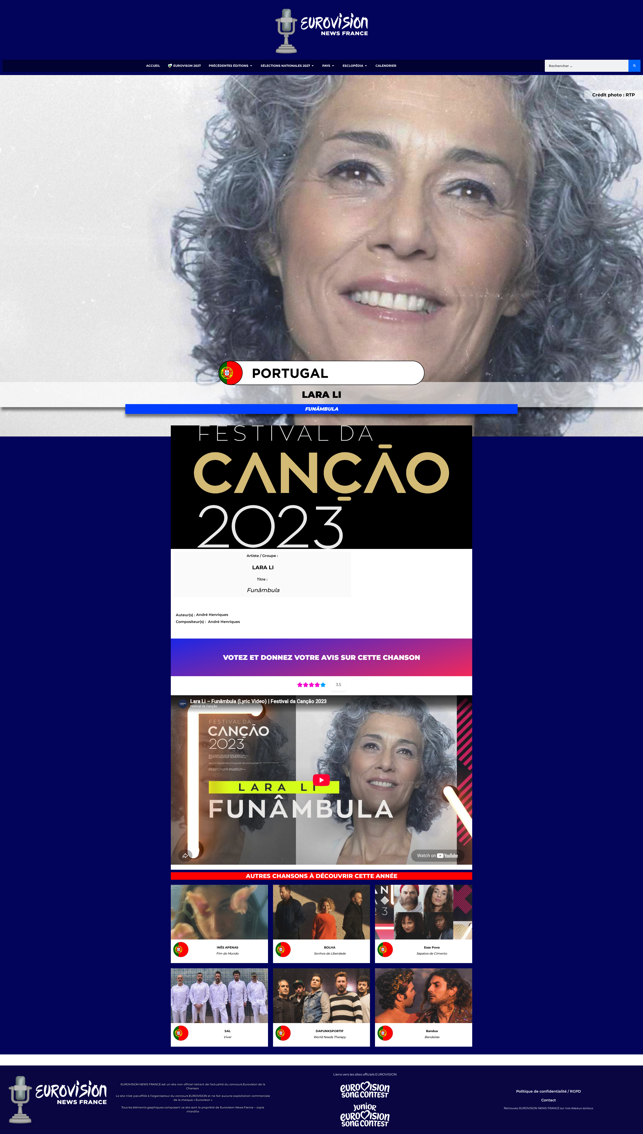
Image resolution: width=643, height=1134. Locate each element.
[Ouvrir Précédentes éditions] (251, 66)
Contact (548, 1100)
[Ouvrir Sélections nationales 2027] (312, 66)
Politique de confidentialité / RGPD (548, 1091)
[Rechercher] (634, 66)
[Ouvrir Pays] (333, 66)
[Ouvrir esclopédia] (365, 66)
